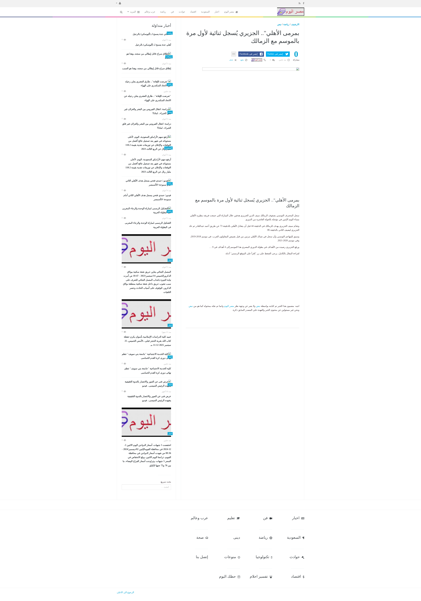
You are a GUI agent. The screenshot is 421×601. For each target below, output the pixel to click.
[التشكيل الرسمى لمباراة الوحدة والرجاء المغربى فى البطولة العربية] (146, 211)
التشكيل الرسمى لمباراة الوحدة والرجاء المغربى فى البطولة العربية (148, 225)
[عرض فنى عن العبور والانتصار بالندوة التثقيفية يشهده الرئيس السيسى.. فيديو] (146, 384)
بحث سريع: (165, 482)
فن (172, 12)
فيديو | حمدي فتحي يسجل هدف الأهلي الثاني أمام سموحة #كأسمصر (147, 197)
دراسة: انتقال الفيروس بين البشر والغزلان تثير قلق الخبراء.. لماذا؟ (146, 126)
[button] (118, 3)
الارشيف (295, 24)
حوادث (182, 12)
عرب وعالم (150, 12)
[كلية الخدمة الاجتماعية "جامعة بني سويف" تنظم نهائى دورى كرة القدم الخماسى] (146, 356)
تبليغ (242, 60)
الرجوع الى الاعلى (125, 592)
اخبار (217, 12)
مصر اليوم (229, 12)
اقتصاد (193, 12)
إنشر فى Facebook (249, 54)
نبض (279, 24)
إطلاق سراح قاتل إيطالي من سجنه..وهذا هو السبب (146, 68)
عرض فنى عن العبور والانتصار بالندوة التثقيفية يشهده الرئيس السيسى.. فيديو (149, 398)
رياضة (163, 12)
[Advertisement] (242, 173)
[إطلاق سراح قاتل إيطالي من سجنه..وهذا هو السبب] (146, 56)
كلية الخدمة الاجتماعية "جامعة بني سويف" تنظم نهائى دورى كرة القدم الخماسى (147, 370)
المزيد (133, 12)
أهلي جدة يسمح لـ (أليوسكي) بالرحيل (153, 45)
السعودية (205, 12)
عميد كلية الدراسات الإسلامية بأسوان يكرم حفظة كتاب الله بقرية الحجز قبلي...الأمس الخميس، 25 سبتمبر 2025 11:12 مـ (147, 341)
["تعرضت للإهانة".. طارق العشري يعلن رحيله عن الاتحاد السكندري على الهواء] (146, 84)
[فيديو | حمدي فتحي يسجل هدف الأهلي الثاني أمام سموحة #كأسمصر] (146, 183)
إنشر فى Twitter (275, 54)
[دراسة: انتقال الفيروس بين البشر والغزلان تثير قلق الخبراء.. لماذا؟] (146, 111)
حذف (231, 60)
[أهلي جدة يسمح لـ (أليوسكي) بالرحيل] (146, 34)
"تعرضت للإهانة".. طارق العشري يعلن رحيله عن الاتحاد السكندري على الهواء (147, 98)
